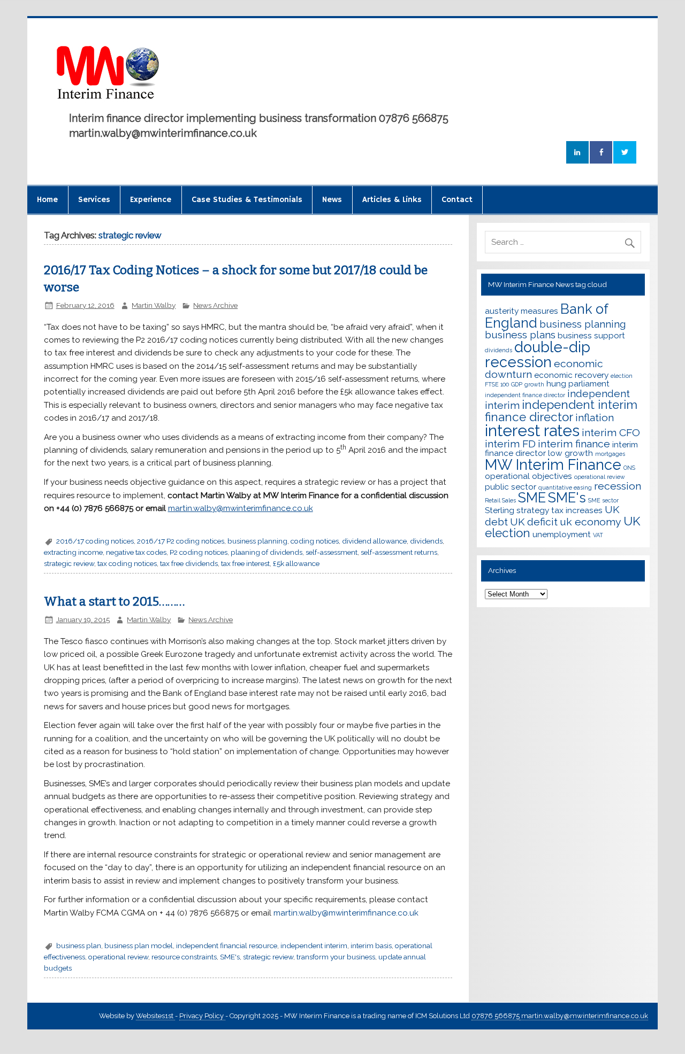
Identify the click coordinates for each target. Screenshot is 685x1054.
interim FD (510, 444)
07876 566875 (495, 1016)
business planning (257, 541)
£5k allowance (296, 563)
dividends (426, 541)
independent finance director (525, 395)
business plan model (138, 945)
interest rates (532, 430)
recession (617, 486)
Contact (457, 200)
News (332, 200)
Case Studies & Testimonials (247, 200)
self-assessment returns (399, 552)
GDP (516, 384)
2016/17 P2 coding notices (180, 541)
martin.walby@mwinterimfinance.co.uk (345, 913)
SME (532, 498)
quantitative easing (565, 487)
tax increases (577, 510)
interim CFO (611, 433)
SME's (230, 956)
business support (591, 335)
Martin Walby (154, 305)
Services (94, 200)
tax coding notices (127, 563)
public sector (510, 487)
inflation (594, 418)
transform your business (335, 956)
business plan (78, 945)
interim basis (371, 945)
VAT (598, 535)
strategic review (69, 563)
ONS (629, 467)
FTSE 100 (497, 384)
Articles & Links (392, 200)
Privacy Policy (202, 1016)
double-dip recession (537, 354)
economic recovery (571, 375)
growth (534, 384)
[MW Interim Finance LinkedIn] (577, 152)
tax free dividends (189, 563)
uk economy (590, 522)
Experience (150, 200)
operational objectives (528, 476)
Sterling (499, 510)
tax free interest (245, 563)
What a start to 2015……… (114, 601)
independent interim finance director (561, 411)
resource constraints (184, 956)
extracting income (73, 552)
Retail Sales (500, 500)
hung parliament (578, 383)
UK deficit (534, 522)
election (622, 376)
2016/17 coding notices (95, 541)
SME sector (603, 500)
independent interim (313, 945)
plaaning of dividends (266, 552)
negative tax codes (136, 552)
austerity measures (521, 311)
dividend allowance (374, 541)
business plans (520, 335)
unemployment (561, 534)
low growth (570, 453)
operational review (118, 956)
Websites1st (155, 1016)
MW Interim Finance (553, 464)
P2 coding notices (198, 552)
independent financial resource (226, 945)
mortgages (610, 454)
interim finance (574, 444)
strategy (532, 510)
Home (47, 200)
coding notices (315, 541)
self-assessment (331, 552)
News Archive (215, 305)
